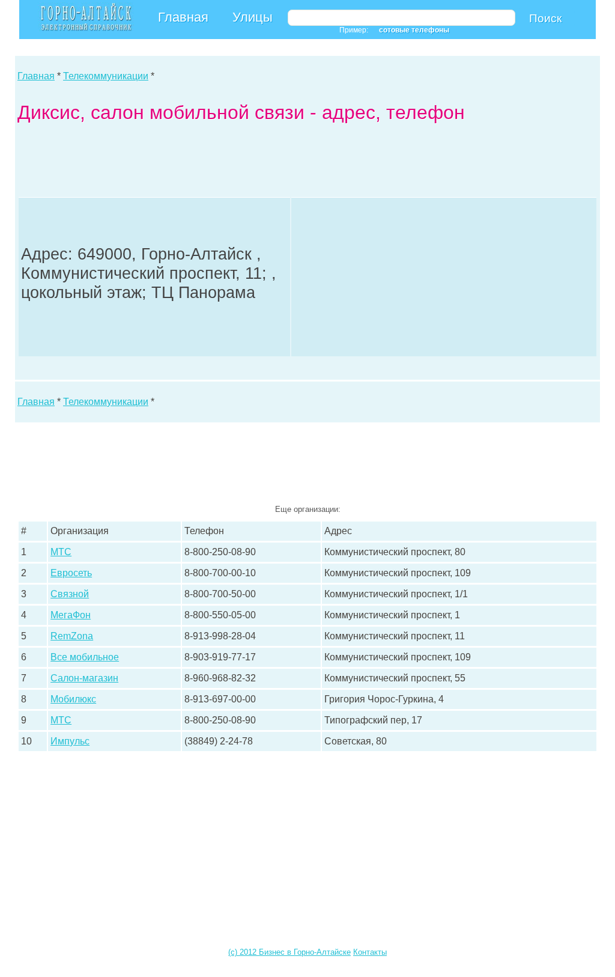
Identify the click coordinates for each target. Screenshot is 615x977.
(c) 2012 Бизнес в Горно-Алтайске (289, 952)
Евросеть (71, 573)
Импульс (69, 741)
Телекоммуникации (105, 76)
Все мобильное (84, 657)
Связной (69, 594)
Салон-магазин (84, 678)
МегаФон (70, 615)
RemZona (71, 636)
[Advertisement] (236, 163)
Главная (183, 17)
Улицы (252, 17)
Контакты (370, 952)
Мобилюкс (73, 699)
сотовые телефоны (414, 30)
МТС (60, 552)
